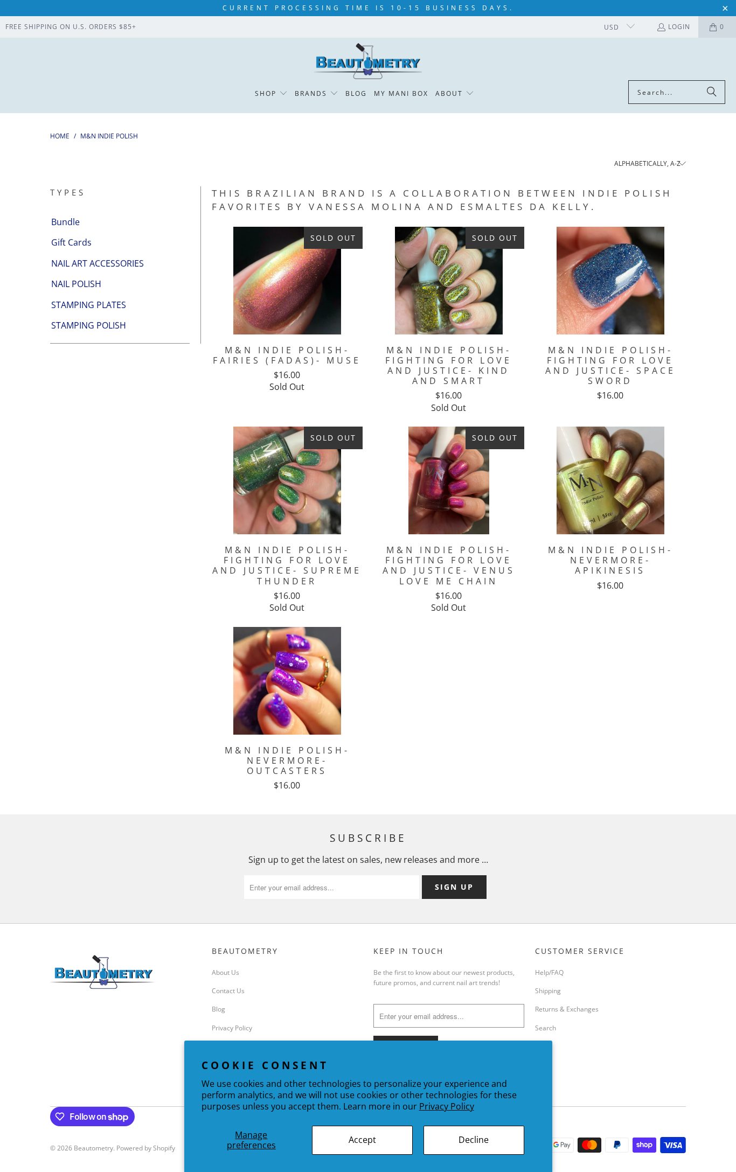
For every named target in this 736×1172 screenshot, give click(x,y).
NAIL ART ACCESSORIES (97, 263)
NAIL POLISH (76, 284)
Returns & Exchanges (567, 1009)
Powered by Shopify (145, 1148)
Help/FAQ (549, 972)
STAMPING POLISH (88, 325)
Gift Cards (71, 242)
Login (679, 26)
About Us (225, 972)
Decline (474, 1140)
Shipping (548, 990)
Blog (218, 1009)
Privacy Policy (446, 1106)
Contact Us (228, 990)
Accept (362, 1140)
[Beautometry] (368, 61)
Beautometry (93, 1148)
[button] (271, 94)
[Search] (711, 92)
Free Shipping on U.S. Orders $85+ (70, 26)
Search (545, 1028)
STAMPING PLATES (88, 305)
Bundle (65, 222)
